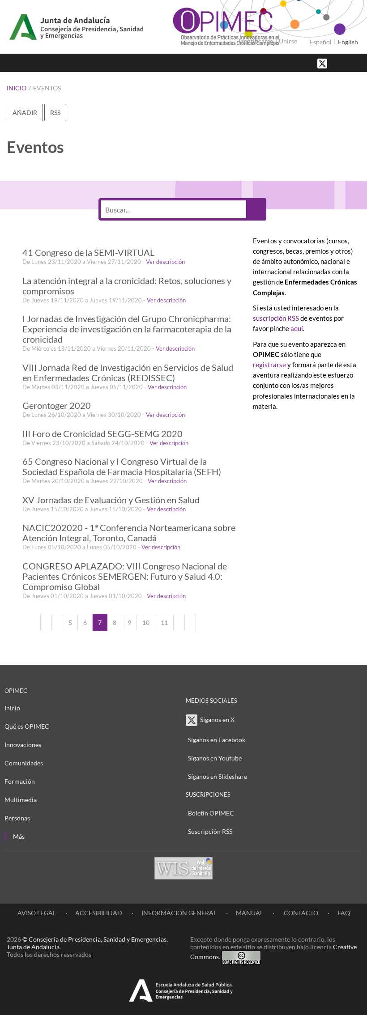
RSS (55, 112)
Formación (19, 781)
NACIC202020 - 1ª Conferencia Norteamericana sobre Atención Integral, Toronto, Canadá (128, 532)
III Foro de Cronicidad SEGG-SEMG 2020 (102, 434)
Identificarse (256, 41)
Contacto (300, 913)
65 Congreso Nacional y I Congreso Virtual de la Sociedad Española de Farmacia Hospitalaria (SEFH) (121, 466)
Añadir (25, 112)
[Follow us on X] (323, 62)
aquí (296, 328)
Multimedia (20, 799)
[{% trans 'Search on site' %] (355, 62)
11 (164, 622)
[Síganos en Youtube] (346, 62)
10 (145, 622)
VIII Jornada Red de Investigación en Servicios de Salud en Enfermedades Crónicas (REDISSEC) (127, 372)
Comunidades (23, 763)
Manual (249, 913)
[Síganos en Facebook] (337, 62)
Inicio (16, 88)
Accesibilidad (98, 913)
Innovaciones (22, 744)
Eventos (47, 88)
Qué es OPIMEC (26, 726)
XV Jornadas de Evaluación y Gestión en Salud (111, 500)
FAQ (343, 913)
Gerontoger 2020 (56, 405)
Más (19, 836)
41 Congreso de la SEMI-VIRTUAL (88, 252)
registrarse (269, 365)
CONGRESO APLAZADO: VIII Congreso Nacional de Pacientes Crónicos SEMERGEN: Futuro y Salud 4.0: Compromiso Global (124, 576)
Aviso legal (36, 913)
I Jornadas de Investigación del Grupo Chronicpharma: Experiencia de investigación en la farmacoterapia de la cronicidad (126, 329)
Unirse (288, 41)
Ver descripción (165, 261)
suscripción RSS (276, 318)
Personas (17, 818)
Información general (179, 913)
